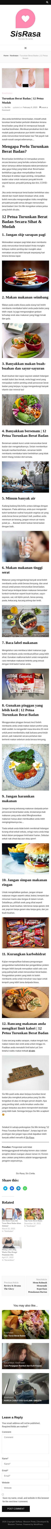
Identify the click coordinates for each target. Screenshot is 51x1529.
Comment (6, 1432)
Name (5, 1458)
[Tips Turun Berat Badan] (34, 1214)
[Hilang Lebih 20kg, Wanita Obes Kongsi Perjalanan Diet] (12, 1242)
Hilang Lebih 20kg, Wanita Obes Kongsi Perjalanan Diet (9, 1252)
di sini (32, 1051)
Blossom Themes (15, 1524)
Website (6, 1482)
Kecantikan (9, 1363)
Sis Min (7, 107)
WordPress (38, 1524)
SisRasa (25, 34)
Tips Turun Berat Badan (33, 1221)
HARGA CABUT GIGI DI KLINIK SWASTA (23, 1400)
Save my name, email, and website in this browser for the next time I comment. (26, 1500)
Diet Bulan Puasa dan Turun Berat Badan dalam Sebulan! (11, 1223)
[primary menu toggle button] (25, 48)
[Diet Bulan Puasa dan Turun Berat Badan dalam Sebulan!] (12, 1214)
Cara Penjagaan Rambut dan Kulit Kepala (23, 1366)
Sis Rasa (30, 1137)
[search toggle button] (47, 2)
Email (5, 1470)
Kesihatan (7, 93)
